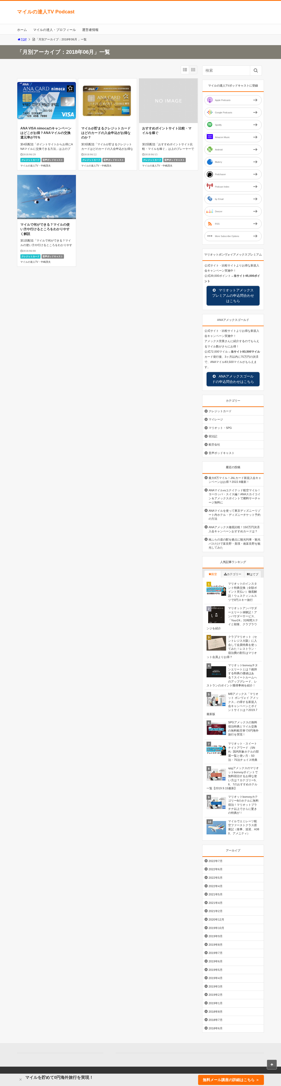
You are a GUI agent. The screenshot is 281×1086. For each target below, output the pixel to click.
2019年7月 (216, 953)
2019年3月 (216, 986)
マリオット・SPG (220, 427)
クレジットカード (30, 160)
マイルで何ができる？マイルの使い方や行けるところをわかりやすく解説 (45, 229)
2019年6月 (216, 961)
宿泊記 (213, 436)
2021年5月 (216, 894)
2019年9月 (216, 936)
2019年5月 (216, 969)
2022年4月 (216, 886)
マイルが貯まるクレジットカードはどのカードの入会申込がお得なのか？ (106, 133)
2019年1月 (216, 1003)
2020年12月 (216, 919)
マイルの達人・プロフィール (54, 30)
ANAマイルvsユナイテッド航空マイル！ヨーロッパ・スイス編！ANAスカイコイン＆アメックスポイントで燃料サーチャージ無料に (234, 496)
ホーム (22, 30)
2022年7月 (216, 861)
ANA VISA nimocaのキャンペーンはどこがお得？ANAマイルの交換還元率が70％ (45, 133)
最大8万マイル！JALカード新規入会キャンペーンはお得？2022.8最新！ (235, 480)
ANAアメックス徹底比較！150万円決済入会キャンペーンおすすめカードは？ (234, 529)
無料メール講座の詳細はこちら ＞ (231, 1080)
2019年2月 (216, 994)
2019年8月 (216, 944)
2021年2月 (216, 911)
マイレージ (216, 419)
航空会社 (214, 444)
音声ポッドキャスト (53, 160)
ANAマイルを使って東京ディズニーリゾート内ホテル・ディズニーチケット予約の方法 (234, 514)
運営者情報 (90, 30)
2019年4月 (216, 978)
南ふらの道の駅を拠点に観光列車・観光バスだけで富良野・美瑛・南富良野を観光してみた (234, 543)
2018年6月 (216, 1028)
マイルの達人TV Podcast (45, 11)
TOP (24, 39)
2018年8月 (216, 1011)
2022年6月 (216, 869)
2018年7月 (216, 1019)
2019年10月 (216, 928)
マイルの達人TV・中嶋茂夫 (35, 165)
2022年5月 (216, 877)
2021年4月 (216, 902)
